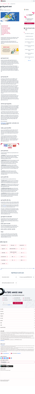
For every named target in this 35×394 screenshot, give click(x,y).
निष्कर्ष (3, 34)
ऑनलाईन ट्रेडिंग (22, 245)
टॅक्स (21, 252)
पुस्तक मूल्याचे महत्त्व (5, 30)
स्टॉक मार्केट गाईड (4, 3)
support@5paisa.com (6, 353)
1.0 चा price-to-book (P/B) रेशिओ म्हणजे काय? (25, 277)
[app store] (10, 366)
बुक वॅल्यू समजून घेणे (5, 26)
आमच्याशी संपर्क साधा (2, 340)
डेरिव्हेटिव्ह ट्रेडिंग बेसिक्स (13, 252)
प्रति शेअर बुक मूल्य (3, 123)
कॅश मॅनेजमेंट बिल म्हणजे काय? (29, 36)
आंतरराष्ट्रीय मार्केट (3, 256)
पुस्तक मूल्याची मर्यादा (5, 31)
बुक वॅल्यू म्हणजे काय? (5, 25)
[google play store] (3, 366)
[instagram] (2, 358)
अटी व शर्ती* (9, 304)
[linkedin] (8, 358)
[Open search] (32, 1)
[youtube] (9, 358)
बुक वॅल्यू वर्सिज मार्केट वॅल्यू (5, 32)
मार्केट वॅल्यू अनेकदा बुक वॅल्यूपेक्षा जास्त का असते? (8, 282)
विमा (12, 260)
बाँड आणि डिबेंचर (3, 260)
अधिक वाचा (29, 60)
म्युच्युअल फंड (3, 248)
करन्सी (22, 256)
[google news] (11, 358)
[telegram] (1, 358)
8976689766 (18, 353)
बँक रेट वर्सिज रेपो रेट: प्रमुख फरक (29, 33)
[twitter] (4, 358)
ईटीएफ (22, 260)
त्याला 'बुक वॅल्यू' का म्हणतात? (5, 277)
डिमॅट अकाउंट (12, 245)
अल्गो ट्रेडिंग (3, 263)
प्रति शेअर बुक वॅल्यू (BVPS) (6, 27)
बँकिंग (12, 256)
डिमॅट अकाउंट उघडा (29, 23)
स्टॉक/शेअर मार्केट (3, 245)
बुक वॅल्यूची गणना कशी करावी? (6, 33)
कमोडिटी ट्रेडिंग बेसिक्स (13, 248)
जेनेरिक (8, 3)
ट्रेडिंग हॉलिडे (3, 252)
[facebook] (6, 358)
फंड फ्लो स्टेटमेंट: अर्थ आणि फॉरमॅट (29, 39)
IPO (21, 248)
